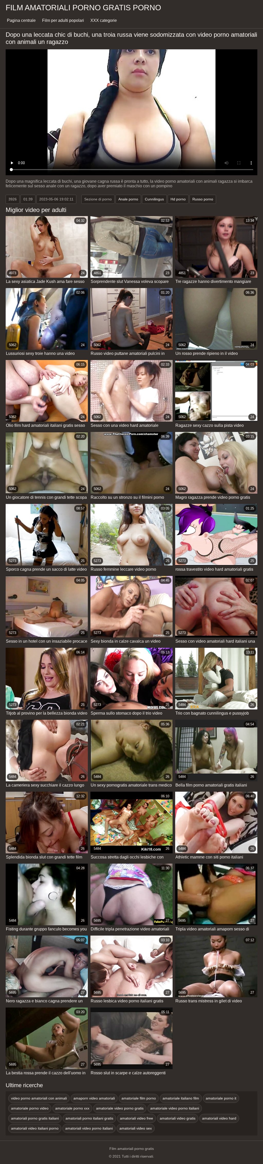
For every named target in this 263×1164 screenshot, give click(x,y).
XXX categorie (103, 20)
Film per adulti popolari (63, 20)
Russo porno (202, 199)
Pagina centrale (21, 20)
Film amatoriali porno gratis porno (83, 7)
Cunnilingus (154, 199)
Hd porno (178, 199)
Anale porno (128, 199)
